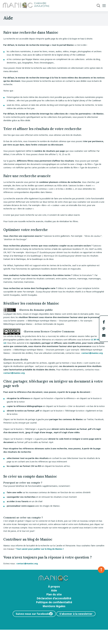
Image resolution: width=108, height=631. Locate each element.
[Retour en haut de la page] (101, 569)
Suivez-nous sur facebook (32, 613)
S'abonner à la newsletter (75, 613)
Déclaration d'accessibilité (54, 598)
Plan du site (54, 594)
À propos (54, 586)
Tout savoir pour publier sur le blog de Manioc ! (40, 549)
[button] (103, 322)
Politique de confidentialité (54, 602)
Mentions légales (54, 606)
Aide (54, 590)
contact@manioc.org (92, 353)
